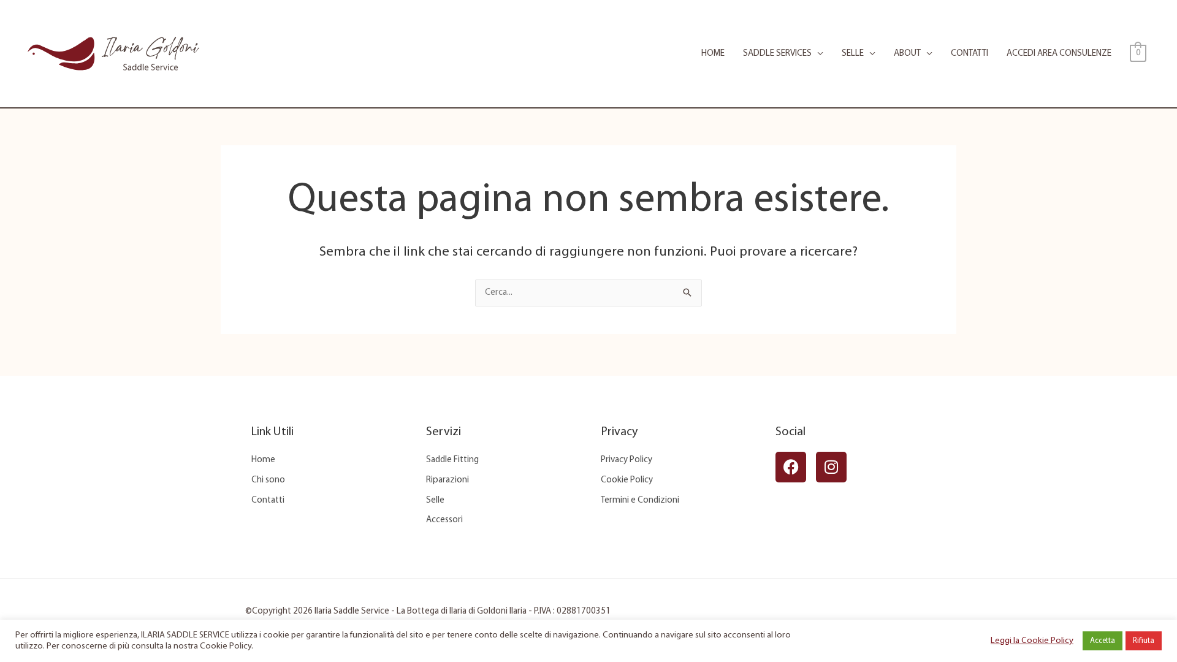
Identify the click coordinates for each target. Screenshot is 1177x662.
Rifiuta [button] (1143, 641)
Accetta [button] (1102, 641)
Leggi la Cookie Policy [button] (1032, 640)
